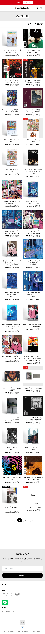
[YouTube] (19, 595)
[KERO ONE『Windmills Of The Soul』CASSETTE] (33, 465)
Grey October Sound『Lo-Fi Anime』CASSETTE (12, 202)
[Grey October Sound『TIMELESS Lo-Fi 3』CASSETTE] (12, 281)
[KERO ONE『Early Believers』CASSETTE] (12, 465)
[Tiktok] (15, 595)
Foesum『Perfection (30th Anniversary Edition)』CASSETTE (33, 172)
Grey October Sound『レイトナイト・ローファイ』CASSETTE (12, 327)
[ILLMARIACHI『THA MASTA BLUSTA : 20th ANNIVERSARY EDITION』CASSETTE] (33, 344)
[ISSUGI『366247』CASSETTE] (33, 376)
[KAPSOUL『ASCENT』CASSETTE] (12, 436)
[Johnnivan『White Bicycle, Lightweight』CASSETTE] (33, 406)
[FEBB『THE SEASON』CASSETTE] (33, 128)
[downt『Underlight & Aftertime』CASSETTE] (33, 98)
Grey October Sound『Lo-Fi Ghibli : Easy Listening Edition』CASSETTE (12, 263)
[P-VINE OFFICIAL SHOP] (22, 8)
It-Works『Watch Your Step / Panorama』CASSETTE (12, 419)
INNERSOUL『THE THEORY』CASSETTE (12, 389)
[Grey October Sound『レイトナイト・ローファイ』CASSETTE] (12, 312)
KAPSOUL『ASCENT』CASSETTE (12, 449)
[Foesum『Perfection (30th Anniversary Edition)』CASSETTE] (33, 157)
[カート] (41, 8)
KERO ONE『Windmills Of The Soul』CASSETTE (33, 478)
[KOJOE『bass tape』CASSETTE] (12, 495)
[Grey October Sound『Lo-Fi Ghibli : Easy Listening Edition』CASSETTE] (12, 249)
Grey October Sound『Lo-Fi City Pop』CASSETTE (12, 232)
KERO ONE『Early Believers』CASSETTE (12, 478)
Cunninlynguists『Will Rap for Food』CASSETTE (12, 111)
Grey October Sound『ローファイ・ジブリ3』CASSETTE (33, 325)
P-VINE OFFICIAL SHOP (22, 631)
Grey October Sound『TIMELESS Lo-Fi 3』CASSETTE (12, 295)
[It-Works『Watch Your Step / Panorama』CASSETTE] (12, 406)
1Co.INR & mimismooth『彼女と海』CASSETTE (12, 51)
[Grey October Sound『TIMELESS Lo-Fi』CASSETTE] (33, 281)
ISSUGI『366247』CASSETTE (33, 388)
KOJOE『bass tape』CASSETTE (12, 508)
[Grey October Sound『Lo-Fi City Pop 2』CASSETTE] (33, 189)
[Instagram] (11, 595)
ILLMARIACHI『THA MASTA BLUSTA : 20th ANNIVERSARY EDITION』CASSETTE (33, 358)
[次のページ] (32, 520)
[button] (3, 8)
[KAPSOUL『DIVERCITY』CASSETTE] (33, 436)
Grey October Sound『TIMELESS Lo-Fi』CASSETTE (33, 295)
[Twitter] (8, 595)
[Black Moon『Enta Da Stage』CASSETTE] (12, 68)
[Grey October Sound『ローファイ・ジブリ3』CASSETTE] (33, 312)
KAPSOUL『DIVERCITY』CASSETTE (33, 449)
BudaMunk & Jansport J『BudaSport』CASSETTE (33, 81)
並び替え (40, 24)
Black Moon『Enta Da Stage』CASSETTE (12, 81)
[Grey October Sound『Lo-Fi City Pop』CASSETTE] (12, 219)
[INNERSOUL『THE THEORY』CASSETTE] (12, 376)
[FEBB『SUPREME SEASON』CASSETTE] (12, 128)
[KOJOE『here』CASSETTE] (33, 495)
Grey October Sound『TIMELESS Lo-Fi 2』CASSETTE (33, 263)
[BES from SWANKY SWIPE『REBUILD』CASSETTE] (33, 38)
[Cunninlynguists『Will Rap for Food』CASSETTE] (12, 98)
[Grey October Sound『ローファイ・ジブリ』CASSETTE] (12, 344)
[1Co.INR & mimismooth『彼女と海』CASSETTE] (12, 38)
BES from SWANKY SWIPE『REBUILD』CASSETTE (33, 51)
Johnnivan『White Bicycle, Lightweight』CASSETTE (33, 419)
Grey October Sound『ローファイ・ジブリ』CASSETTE (12, 357)
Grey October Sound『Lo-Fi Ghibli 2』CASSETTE (33, 232)
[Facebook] (4, 595)
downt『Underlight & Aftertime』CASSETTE (33, 111)
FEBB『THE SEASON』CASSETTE (33, 141)
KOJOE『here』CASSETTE (33, 507)
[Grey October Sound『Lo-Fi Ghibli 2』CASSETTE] (33, 219)
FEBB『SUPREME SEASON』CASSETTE (12, 141)
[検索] (37, 8)
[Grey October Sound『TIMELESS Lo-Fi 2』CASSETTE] (33, 249)
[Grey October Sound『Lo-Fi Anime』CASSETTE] (12, 189)
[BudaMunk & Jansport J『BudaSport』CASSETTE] (33, 68)
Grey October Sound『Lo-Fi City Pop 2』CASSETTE (33, 202)
